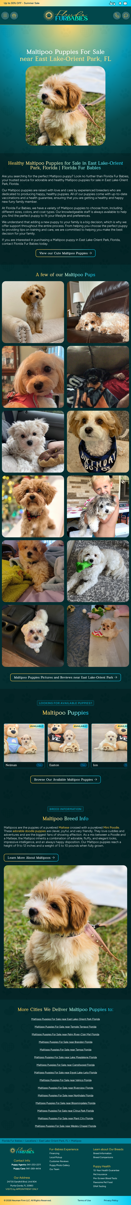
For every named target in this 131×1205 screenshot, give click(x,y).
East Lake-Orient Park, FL (54, 1140)
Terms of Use (84, 1200)
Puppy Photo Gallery (60, 1165)
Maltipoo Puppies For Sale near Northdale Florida (65, 1095)
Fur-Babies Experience (63, 1149)
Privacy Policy (111, 1200)
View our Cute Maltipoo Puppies (64, 253)
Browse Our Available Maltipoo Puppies (63, 779)
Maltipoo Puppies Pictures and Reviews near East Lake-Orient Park (64, 677)
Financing (54, 1153)
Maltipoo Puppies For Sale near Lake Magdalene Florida (65, 1057)
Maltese (64, 827)
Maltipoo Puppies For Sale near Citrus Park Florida (65, 1110)
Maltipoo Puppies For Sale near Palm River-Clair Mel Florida (65, 1034)
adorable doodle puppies (29, 831)
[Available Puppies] (14, 15)
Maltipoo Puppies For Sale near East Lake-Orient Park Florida (65, 1019)
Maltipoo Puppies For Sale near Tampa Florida (65, 1049)
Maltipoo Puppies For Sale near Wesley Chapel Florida (65, 1126)
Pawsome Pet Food (102, 1182)
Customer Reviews (59, 1161)
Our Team (54, 1169)
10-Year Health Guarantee (106, 1170)
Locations (30, 1140)
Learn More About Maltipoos (29, 858)
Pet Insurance (100, 1174)
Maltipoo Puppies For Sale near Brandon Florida (65, 1041)
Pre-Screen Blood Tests (105, 1178)
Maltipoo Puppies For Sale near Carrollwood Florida (66, 1064)
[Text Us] (126, 15)
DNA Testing (99, 1186)
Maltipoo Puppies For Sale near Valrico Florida (66, 1080)
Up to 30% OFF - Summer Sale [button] (21, 3)
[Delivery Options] (113, 3)
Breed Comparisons (103, 1157)
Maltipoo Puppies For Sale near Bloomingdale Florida (65, 1103)
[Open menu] (5, 15)
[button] (120, 3)
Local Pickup (56, 1157)
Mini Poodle (111, 827)
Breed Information (102, 1153)
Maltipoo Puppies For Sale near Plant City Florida (65, 1118)
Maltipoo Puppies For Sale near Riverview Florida (65, 1087)
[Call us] (117, 15)
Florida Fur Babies (12, 1140)
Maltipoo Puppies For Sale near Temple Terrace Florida (65, 1026)
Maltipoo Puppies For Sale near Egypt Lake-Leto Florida (65, 1072)
